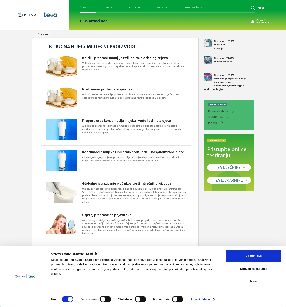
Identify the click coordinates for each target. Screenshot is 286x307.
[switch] (105, 299)
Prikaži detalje (200, 299)
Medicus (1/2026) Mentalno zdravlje (224, 45)
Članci (84, 7)
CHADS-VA (215, 117)
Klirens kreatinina (218, 111)
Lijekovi (108, 7)
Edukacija (135, 7)
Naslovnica (43, 34)
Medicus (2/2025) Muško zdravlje (224, 60)
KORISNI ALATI (218, 104)
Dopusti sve (254, 255)
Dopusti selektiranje (253, 268)
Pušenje (213, 123)
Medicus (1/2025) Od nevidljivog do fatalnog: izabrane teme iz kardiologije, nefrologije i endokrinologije (225, 82)
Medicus (162, 7)
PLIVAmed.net (93, 21)
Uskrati (253, 281)
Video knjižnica (193, 7)
